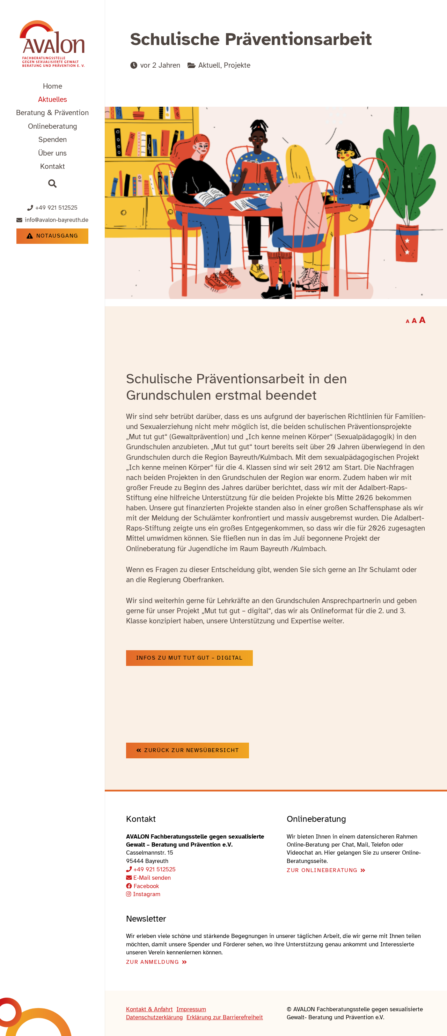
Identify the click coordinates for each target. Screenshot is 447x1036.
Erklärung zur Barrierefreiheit (224, 1017)
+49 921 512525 (154, 869)
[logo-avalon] (52, 44)
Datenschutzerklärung (154, 1017)
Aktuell (209, 65)
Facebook (145, 886)
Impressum (191, 1009)
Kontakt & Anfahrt (149, 1009)
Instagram (145, 894)
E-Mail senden (152, 877)
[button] (95, 112)
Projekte (237, 65)
